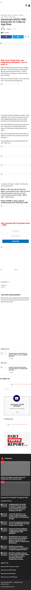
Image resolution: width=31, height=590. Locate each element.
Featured (4, 17)
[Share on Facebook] (6, 36)
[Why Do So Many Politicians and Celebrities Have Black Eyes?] (15, 468)
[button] (26, 5)
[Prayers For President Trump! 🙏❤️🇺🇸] (15, 488)
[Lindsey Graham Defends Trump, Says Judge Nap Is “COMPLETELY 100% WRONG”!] (4, 530)
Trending (11, 17)
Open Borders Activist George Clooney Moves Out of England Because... (18, 355)
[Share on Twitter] (18, 36)
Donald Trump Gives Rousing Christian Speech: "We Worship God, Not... (18, 369)
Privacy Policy (5, 584)
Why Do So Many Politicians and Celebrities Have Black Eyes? (13, 478)
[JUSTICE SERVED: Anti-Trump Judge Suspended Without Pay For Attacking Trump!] (4, 515)
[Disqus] (15, 326)
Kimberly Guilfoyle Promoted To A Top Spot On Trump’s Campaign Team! (18, 547)
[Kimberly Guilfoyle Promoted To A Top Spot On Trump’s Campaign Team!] (4, 547)
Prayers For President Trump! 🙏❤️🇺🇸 (14, 497)
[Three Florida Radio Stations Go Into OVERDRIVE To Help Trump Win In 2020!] (4, 523)
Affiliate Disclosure (6, 582)
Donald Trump (18, 15)
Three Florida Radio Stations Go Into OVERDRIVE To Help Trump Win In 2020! (19, 523)
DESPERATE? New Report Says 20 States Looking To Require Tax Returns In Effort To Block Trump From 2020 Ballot (19, 540)
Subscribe (15, 241)
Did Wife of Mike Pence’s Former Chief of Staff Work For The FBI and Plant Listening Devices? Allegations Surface (19, 556)
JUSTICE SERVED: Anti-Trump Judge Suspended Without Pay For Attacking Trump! (19, 516)
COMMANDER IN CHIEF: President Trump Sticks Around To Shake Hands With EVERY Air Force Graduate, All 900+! (17, 507)
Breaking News (6, 15)
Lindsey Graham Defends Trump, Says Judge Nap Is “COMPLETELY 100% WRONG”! (18, 531)
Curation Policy (17, 582)
